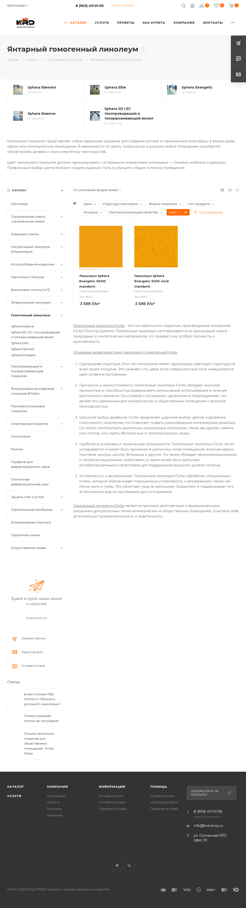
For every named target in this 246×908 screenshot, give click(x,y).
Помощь (158, 786)
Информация (112, 786)
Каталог (15, 786)
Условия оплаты (111, 796)
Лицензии (54, 815)
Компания (57, 786)
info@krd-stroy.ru (208, 826)
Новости (53, 802)
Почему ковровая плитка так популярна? (41, 718)
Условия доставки (112, 802)
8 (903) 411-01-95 (90, 6)
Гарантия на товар (113, 809)
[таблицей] (237, 190)
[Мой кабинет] (192, 6)
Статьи (13, 682)
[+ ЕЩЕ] (233, 23)
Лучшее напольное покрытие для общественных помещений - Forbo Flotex (39, 743)
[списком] (230, 190)
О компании (56, 796)
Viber (129, 865)
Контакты (54, 809)
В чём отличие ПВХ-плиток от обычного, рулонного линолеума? (42, 699)
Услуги (14, 796)
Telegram (117, 865)
